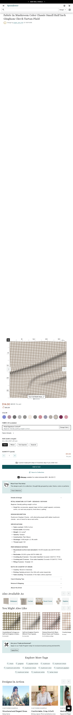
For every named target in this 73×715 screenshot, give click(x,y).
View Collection (16, 490)
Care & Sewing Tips (36, 579)
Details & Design (36, 498)
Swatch (33, 445)
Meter (13, 445)
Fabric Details (8, 433)
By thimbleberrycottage (47, 636)
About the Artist (36, 588)
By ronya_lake (25, 636)
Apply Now (14, 650)
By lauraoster (5, 636)
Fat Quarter (23, 445)
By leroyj (64, 634)
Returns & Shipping (36, 583)
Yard (5, 445)
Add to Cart (36, 467)
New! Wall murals (36, 2)
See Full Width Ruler (36, 397)
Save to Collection (36, 472)
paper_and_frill (18, 22)
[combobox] (62, 10)
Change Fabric (64, 427)
